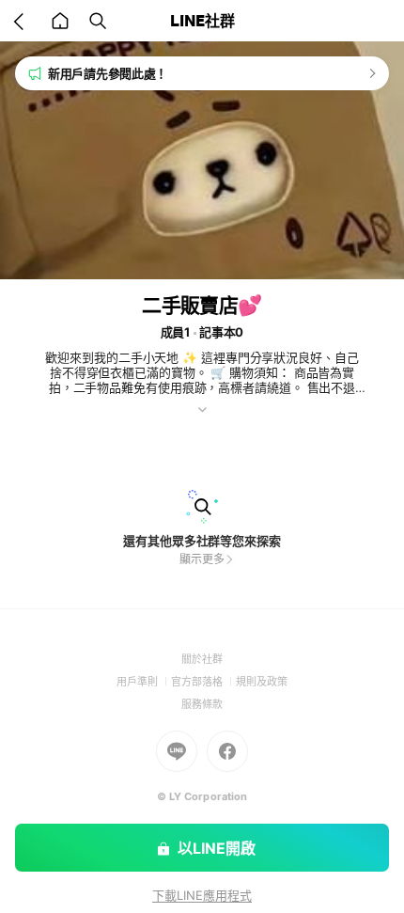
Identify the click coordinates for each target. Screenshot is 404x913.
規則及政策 (261, 681)
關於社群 (202, 659)
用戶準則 (144, 681)
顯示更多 (202, 559)
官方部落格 (203, 681)
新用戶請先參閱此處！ (107, 73)
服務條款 (202, 704)
